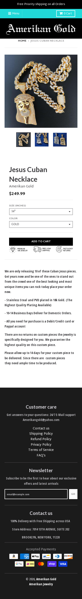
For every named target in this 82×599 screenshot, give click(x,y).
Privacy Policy (41, 445)
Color (13, 218)
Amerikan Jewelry (41, 584)
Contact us (41, 428)
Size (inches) (17, 206)
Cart (68, 13)
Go (73, 494)
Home (22, 40)
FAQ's (41, 455)
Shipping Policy (41, 434)
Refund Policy (41, 439)
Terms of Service (41, 450)
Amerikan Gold (21, 187)
